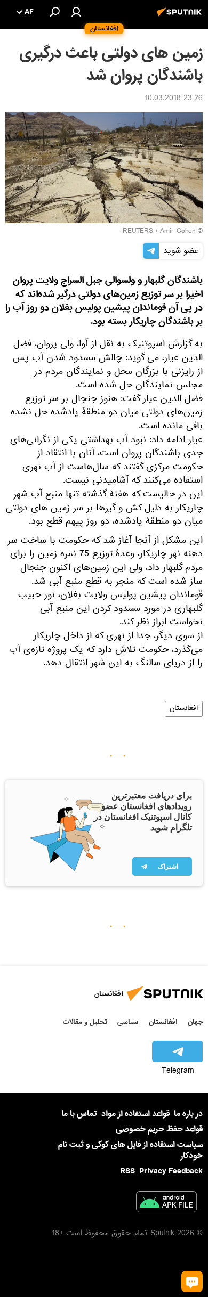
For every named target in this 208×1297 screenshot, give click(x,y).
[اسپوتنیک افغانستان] (180, 17)
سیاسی (127, 1022)
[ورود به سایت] (76, 11)
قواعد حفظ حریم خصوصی (159, 1129)
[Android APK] (166, 1204)
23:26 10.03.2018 (174, 99)
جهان (195, 1022)
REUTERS (138, 231)
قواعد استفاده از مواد (135, 1113)
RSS (127, 1171)
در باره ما (188, 1113)
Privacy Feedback (171, 1172)
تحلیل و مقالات (85, 1022)
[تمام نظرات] (192, 1281)
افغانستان (184, 709)
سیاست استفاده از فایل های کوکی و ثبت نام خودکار (130, 1150)
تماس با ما (79, 1114)
